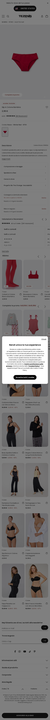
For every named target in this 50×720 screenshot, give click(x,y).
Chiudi (43, 339)
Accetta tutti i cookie (25, 377)
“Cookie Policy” (34, 366)
